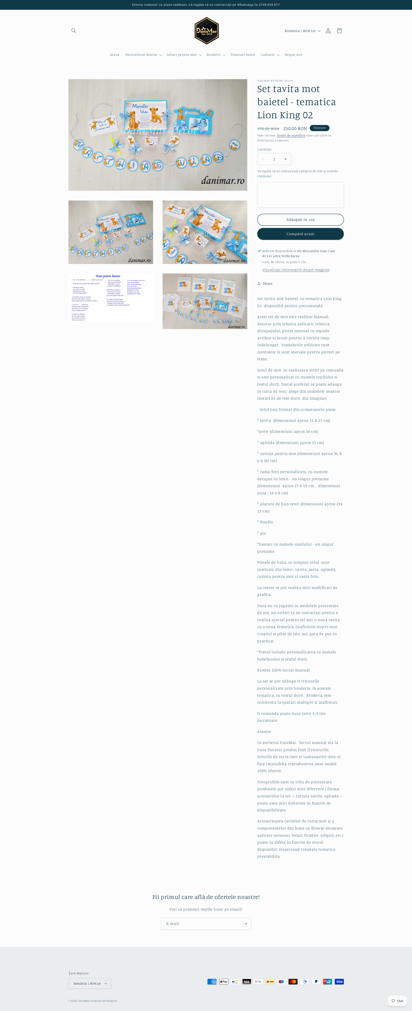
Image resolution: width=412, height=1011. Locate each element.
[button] (73, 30)
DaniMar (84, 1000)
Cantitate (264, 149)
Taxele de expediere (291, 135)
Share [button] (268, 283)
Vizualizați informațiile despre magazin (296, 270)
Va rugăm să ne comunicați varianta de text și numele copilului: (297, 173)
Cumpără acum (300, 234)
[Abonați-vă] (245, 923)
